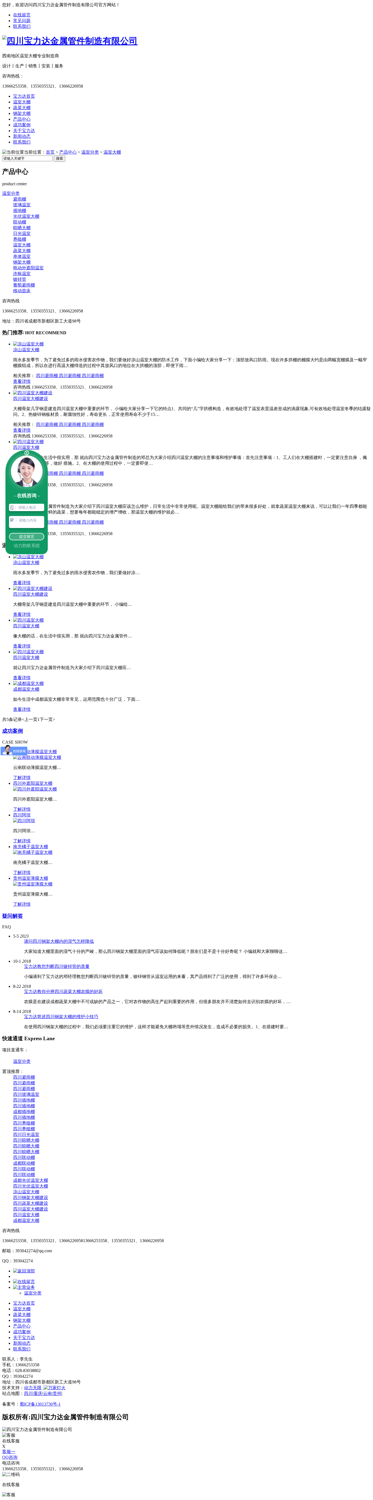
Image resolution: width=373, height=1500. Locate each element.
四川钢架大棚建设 (30, 1197)
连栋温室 (22, 273)
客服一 (8, 1451)
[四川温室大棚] (28, 441)
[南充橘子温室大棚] (32, 852)
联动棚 (19, 222)
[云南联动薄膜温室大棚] (37, 757)
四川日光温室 (26, 1134)
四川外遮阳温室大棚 (32, 783)
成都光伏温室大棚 (30, 1180)
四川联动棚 (24, 1157)
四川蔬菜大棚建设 (30, 1203)
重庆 (38, 1393)
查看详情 (22, 381)
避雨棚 (19, 199)
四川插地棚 (24, 1100)
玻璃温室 (22, 204)
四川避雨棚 (47, 375)
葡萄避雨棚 (24, 285)
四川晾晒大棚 (26, 1140)
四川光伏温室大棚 (30, 1186)
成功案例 (22, 125)
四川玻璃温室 (26, 1094)
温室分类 (90, 152)
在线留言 (22, 15)
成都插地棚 (24, 1111)
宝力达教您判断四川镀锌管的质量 (57, 966)
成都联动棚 (24, 1163)
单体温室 (22, 256)
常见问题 (22, 20)
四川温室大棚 (26, 447)
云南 (47, 1393)
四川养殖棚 (24, 1123)
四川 (28, 1393)
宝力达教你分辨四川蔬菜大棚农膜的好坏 (63, 991)
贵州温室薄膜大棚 (30, 878)
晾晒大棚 (22, 227)
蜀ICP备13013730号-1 (40, 1404)
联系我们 (22, 26)
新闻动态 (22, 136)
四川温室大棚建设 (30, 398)
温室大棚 (22, 102)
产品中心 (22, 119)
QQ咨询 (9, 1457)
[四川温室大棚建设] (32, 392)
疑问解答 (12, 916)
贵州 (57, 1393)
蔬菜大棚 (22, 107)
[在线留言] (24, 1281)
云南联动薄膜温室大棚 (35, 751)
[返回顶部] (24, 1271)
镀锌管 (19, 279)
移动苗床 (22, 290)
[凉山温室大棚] (28, 344)
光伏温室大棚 (26, 216)
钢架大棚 (22, 113)
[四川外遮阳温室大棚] (35, 789)
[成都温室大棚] (28, 683)
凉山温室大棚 (26, 349)
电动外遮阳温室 (28, 268)
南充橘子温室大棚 (30, 846)
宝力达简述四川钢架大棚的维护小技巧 (61, 1016)
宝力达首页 (24, 96)
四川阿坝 (22, 815)
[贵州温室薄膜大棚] (32, 884)
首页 (50, 152)
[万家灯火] (54, 1387)
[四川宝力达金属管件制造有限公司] (70, 41)
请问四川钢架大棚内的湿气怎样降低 (59, 941)
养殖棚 (19, 239)
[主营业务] (24, 1287)
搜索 (59, 158)
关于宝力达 (24, 130)
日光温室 (22, 233)
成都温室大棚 (26, 689)
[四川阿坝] (24, 820)
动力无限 (33, 1387)
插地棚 (19, 210)
